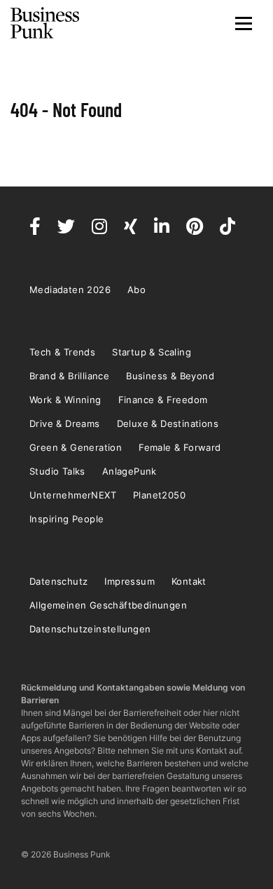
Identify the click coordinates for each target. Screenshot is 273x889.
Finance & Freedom (163, 399)
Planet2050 (159, 495)
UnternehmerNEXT (72, 495)
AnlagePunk (129, 471)
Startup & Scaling (151, 352)
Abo (136, 289)
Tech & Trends (62, 352)
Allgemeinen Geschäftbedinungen (108, 605)
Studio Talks (57, 471)
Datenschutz (58, 581)
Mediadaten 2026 (70, 289)
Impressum (129, 581)
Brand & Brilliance (69, 375)
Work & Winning (65, 399)
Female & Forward (179, 447)
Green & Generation (75, 447)
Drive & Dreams (64, 423)
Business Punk (45, 23)
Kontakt (189, 581)
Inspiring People (66, 518)
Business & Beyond (170, 375)
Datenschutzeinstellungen (90, 628)
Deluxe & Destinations (167, 423)
